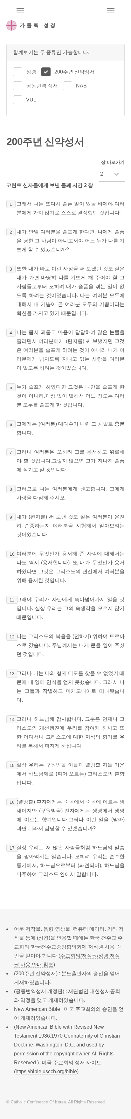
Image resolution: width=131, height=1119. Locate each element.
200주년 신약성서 (74, 71)
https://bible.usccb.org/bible (46, 1071)
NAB (81, 85)
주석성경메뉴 (20, 10)
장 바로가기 (113, 162)
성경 (31, 71)
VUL (31, 99)
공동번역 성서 (42, 85)
